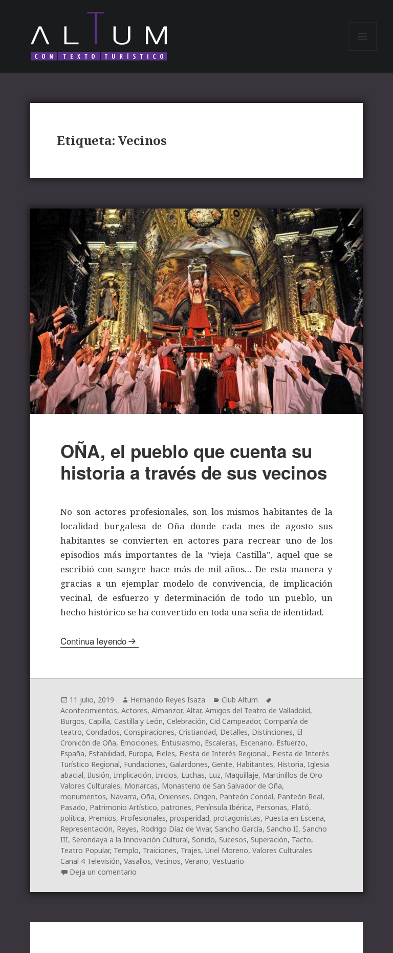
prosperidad (189, 818)
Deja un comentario (103, 872)
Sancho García (239, 829)
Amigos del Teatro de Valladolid (257, 710)
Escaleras (220, 743)
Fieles (165, 753)
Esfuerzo (290, 743)
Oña (148, 796)
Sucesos (233, 839)
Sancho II (282, 829)
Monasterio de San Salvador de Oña (222, 786)
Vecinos (168, 861)
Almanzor (166, 710)
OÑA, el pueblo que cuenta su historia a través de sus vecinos (193, 461)
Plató (300, 807)
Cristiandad (197, 732)
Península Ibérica (223, 807)
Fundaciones (145, 764)
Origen (204, 796)
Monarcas (141, 786)
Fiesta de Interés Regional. (223, 753)
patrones (176, 807)
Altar (193, 710)
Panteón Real (299, 796)
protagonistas (236, 818)
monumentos (83, 796)
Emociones (138, 743)
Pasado (72, 807)
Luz (215, 775)
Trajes (191, 850)
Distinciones (272, 732)
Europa (140, 753)
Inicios (166, 775)
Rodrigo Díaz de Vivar (176, 829)
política (72, 818)
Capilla (99, 721)
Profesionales (143, 818)
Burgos (72, 721)
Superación (269, 839)
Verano (196, 861)
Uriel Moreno (226, 850)
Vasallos (137, 861)
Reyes (127, 829)
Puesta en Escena (294, 818)
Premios (102, 818)
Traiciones (160, 850)
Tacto (301, 839)
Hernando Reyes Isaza (167, 700)
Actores (134, 710)
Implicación (132, 775)
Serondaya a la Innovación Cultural (130, 839)
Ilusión (99, 775)
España (72, 753)
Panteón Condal (246, 796)
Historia (290, 764)
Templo (126, 850)
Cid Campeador (235, 721)
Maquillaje (241, 775)
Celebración (186, 721)
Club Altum (240, 700)
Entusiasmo (181, 743)
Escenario (256, 743)
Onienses (174, 796)
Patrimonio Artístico (123, 807)
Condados (103, 732)
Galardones (189, 764)
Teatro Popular (85, 850)
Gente (222, 764)
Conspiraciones (149, 732)
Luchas (193, 775)
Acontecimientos (88, 710)
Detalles (234, 732)
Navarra (123, 796)
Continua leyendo (93, 640)
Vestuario (228, 861)
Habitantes (254, 764)
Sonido (203, 839)
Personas (271, 807)
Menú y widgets (362, 50)
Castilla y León (138, 721)
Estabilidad (106, 753)
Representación (86, 829)
